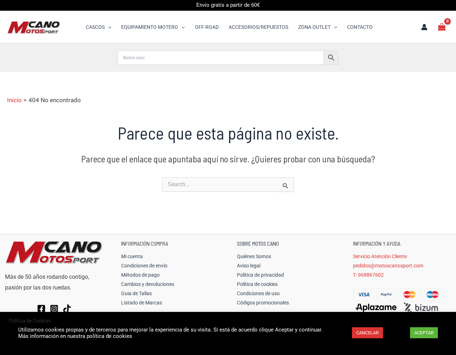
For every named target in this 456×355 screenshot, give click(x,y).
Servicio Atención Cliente (380, 256)
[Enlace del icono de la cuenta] (424, 27)
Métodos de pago (140, 275)
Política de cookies (257, 284)
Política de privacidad (260, 275)
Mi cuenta (132, 256)
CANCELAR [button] (367, 332)
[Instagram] (54, 308)
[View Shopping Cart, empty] (442, 27)
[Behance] (67, 308)
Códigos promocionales (263, 303)
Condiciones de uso (258, 293)
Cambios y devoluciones (147, 284)
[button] (108, 27)
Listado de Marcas (141, 303)
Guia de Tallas (136, 293)
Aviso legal (248, 265)
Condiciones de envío (144, 265)
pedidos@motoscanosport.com (388, 265)
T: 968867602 (368, 275)
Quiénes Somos (254, 256)
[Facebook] (41, 308)
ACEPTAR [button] (424, 332)
